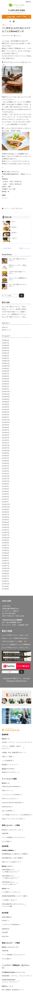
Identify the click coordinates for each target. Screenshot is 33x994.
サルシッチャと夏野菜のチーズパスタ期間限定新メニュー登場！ (16, 644)
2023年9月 (5, 425)
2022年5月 (5, 463)
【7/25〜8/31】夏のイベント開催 (13, 312)
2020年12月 (6, 504)
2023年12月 (6, 420)
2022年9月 (5, 453)
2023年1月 (5, 443)
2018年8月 (5, 573)
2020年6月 (5, 517)
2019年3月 (5, 555)
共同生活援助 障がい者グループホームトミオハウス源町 (13, 905)
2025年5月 (5, 379)
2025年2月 (5, 386)
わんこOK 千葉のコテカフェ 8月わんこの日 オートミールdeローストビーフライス (16, 635)
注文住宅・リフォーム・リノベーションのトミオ (16, 742)
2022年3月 (5, 468)
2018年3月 (5, 579)
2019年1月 (5, 561)
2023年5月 (5, 435)
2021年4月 (5, 494)
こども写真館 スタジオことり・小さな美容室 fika (16, 814)
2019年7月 (5, 545)
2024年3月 (5, 412)
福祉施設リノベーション (9, 764)
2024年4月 (5, 409)
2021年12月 (5, 476)
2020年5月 (5, 520)
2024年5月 (5, 407)
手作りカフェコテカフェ (9, 798)
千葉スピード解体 (7, 756)
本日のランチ (6, 330)
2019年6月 (5, 548)
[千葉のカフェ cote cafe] (16, 6)
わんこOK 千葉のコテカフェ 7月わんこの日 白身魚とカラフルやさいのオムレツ (16, 647)
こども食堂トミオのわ (8, 900)
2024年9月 (5, 399)
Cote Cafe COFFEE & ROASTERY (12, 802)
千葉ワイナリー (6, 790)
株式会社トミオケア (7, 866)
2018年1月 (5, 581)
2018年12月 (6, 563)
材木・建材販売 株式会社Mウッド (12, 989)
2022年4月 (5, 466)
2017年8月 (5, 589)
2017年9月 (5, 586)
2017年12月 (5, 584)
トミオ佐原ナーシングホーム (10, 892)
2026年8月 (5, 340)
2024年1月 (5, 417)
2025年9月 (5, 368)
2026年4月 (5, 350)
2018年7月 (5, 576)
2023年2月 (5, 440)
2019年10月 (6, 538)
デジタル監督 (6, 841)
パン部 (11, 208)
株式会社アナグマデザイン (9, 772)
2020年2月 (5, 527)
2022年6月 (5, 461)
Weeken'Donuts (6, 806)
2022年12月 (6, 445)
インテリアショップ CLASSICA (11, 794)
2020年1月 (5, 530)
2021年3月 (5, 497)
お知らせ (18, 35)
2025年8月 (5, 371)
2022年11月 (5, 448)
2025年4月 (5, 381)
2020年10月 (6, 507)
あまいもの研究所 (7, 810)
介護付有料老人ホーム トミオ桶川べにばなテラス (9, 877)
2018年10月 (6, 568)
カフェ (6, 208)
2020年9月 (5, 509)
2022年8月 (5, 456)
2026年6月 (5, 345)
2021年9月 (5, 484)
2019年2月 (5, 558)
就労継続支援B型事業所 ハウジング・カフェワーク (9, 981)
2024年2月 (5, 415)
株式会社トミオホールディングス (11, 830)
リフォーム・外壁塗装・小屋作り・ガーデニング (12, 747)
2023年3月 (5, 438)
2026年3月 (5, 353)
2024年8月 (5, 402)
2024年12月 (6, 391)
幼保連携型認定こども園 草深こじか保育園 (14, 854)
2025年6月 (5, 376)
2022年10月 (6, 450)
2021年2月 (5, 499)
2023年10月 (6, 422)
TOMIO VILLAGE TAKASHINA (10, 786)
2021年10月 (6, 481)
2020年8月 (5, 512)
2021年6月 (5, 489)
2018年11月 (5, 566)
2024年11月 (6, 394)
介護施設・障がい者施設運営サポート (13, 752)
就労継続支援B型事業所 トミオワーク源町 (14, 896)
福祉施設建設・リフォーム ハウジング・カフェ (16, 975)
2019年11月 (5, 535)
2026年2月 (5, 356)
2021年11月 (5, 479)
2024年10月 (6, 397)
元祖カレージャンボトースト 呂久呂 (12, 818)
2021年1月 (5, 502)
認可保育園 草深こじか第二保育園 (11, 858)
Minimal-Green (21, 681)
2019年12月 (6, 532)
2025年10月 (6, 366)
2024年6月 (5, 404)
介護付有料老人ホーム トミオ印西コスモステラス (9, 871)
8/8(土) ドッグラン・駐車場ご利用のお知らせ (17, 309)
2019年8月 (5, 543)
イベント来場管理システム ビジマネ (12, 837)
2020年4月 (5, 522)
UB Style (4, 920)
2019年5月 (5, 550)
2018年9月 (5, 571)
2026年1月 (5, 358)
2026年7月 (5, 343)
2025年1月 (5, 389)
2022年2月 (5, 471)
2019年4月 (5, 553)
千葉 (16, 208)
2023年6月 (5, 432)
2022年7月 (5, 458)
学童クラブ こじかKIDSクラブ (10, 862)
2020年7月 (5, 514)
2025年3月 (5, 384)
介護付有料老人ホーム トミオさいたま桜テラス (9, 883)
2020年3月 (5, 525)
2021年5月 (5, 491)
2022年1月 (5, 473)
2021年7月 (5, 486)
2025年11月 (5, 363)
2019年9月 (5, 540)
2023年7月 (5, 430)
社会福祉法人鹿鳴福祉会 (8, 850)
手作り (20, 208)
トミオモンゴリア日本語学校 (10, 924)
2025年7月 (5, 374)
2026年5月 (5, 348)
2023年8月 (5, 427)
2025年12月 (6, 361)
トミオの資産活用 (7, 760)
